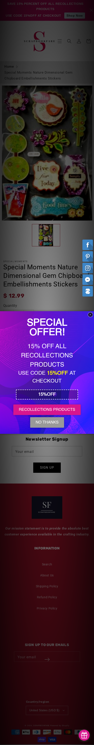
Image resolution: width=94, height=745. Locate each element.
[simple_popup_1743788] (84, 735)
